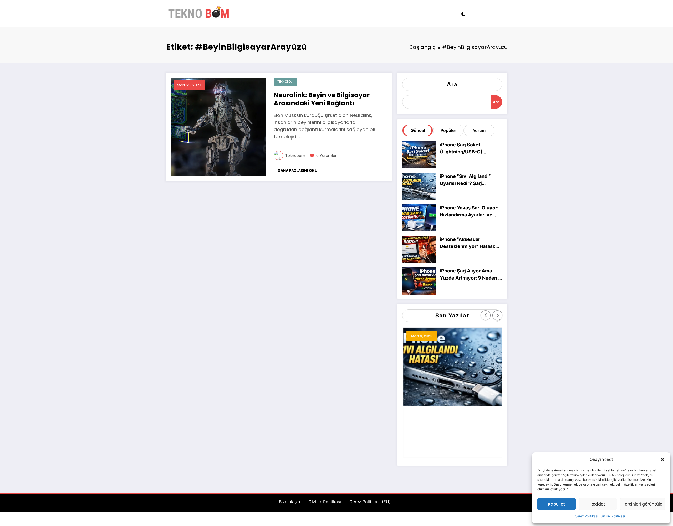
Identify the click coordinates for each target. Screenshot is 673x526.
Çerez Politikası (586, 516)
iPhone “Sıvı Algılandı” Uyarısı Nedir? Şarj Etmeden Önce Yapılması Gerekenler (468, 180)
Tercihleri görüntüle (642, 504)
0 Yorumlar (326, 155)
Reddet (597, 504)
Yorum (479, 130)
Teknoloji (285, 81)
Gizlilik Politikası (613, 516)
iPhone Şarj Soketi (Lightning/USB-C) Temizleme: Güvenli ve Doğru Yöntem (466, 148)
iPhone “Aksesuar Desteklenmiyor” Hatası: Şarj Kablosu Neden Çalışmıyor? (467, 243)
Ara (452, 84)
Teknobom (295, 155)
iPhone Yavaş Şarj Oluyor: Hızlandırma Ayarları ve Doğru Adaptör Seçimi (469, 211)
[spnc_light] (463, 13)
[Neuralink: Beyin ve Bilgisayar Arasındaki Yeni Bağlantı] (218, 126)
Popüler (448, 130)
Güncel (418, 130)
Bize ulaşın (289, 501)
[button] (662, 459)
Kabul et (556, 504)
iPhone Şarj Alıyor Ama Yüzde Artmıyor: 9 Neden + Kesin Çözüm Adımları (470, 274)
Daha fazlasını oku (297, 170)
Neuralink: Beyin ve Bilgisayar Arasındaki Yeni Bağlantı (322, 99)
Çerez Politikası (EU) (370, 501)
